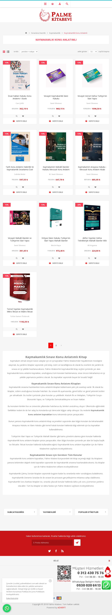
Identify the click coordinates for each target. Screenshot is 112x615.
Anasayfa (26, 33)
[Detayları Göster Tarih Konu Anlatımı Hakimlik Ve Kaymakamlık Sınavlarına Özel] (20, 147)
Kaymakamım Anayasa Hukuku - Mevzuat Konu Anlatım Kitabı (92, 168)
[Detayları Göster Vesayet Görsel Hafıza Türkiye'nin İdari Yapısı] (92, 76)
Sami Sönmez (56, 103)
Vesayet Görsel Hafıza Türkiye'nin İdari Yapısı (92, 97)
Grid (4, 52)
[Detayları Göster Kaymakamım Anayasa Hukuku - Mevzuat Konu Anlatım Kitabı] (92, 147)
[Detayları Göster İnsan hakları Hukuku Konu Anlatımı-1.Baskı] (20, 76)
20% (79, 204)
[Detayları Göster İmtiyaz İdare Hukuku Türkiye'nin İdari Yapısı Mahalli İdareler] (56, 218)
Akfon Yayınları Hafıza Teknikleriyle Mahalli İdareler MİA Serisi (92, 241)
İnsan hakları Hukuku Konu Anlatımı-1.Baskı (19, 97)
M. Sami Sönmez (56, 174)
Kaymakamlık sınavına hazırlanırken (24, 387)
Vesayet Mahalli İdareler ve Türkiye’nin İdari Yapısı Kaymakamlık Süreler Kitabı (20, 241)
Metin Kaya (56, 245)
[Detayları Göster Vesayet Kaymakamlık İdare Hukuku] (56, 76)
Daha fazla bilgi (12, 598)
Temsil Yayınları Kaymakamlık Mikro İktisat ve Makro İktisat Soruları (20, 312)
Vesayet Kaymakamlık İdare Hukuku (56, 97)
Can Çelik (20, 103)
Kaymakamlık (54, 33)
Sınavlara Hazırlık (38, 33)
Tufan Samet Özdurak (19, 316)
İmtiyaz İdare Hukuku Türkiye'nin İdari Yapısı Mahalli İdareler (56, 239)
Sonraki (61, 345)
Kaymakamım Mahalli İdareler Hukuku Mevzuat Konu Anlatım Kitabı (56, 169)
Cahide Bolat (19, 174)
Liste (8, 52)
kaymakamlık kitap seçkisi (73, 369)
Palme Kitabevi (51, 458)
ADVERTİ (62, 607)
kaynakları (86, 444)
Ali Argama (92, 245)
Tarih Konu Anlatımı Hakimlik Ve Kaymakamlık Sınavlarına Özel (20, 168)
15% (7, 62)
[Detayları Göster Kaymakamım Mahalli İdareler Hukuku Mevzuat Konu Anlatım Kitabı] (56, 147)
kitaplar (101, 462)
